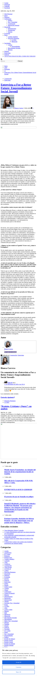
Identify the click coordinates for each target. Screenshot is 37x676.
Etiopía (6, 585)
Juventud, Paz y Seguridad (11, 603)
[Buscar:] (9, 61)
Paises (6, 632)
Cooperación (11, 23)
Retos (6, 35)
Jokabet (6, 601)
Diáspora (6, 17)
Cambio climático (13, 36)
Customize (18, 667)
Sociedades (7, 43)
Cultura (10, 45)
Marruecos (7, 614)
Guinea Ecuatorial (9, 593)
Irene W (10, 382)
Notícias (6, 54)
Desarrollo (7, 27)
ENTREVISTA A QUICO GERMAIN (18, 490)
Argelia (6, 551)
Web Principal (8, 14)
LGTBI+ (14, 40)
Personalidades (15, 46)
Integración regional (13, 25)
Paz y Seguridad (12, 22)
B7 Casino (7, 554)
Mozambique (8, 619)
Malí (5, 613)
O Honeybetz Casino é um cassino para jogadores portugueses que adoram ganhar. (18, 542)
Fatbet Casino (8, 587)
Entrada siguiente (7, 397)
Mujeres (10, 49)
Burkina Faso (8, 557)
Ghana (6, 590)
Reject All (18, 672)
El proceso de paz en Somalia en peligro (18, 497)
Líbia (5, 608)
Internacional (8, 600)
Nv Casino (7, 630)
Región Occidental (9, 643)
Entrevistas (7, 53)
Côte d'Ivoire (8, 567)
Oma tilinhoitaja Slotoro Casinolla (14, 530)
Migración (14, 41)
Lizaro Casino (8, 609)
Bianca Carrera (8, 349)
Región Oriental (8, 645)
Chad (5, 562)
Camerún (7, 561)
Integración (7, 598)
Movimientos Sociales (14, 48)
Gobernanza (7, 19)
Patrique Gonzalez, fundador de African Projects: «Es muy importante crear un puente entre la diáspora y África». (19, 521)
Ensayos (6, 580)
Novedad (7, 629)
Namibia (6, 624)
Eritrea (6, 583)
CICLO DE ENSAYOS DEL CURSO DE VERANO (19, 56)
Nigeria (6, 626)
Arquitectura (11, 30)
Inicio (6, 15)
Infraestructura (12, 28)
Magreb (6, 611)
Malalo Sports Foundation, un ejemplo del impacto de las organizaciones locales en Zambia (20, 472)
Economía (7, 33)
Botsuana (7, 556)
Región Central (8, 642)
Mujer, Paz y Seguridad (11, 621)
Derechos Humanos (13, 38)
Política (10, 20)
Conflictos (7, 564)
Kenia (6, 604)
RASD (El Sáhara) (9, 639)
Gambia (6, 588)
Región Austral (8, 640)
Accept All (18, 662)
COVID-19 (7, 569)
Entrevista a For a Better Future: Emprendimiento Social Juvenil (16, 88)
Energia (10, 32)
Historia (6, 51)
